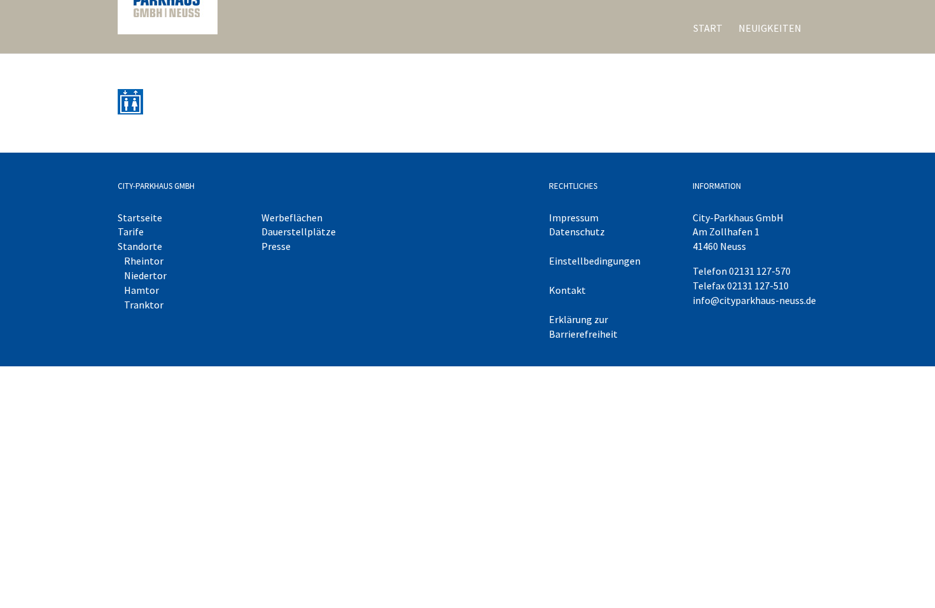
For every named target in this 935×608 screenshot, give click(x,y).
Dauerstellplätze (298, 231)
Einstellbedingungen (595, 260)
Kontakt (567, 290)
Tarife (131, 231)
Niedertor (145, 275)
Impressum (574, 217)
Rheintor (143, 260)
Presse (276, 246)
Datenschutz (577, 231)
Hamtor (141, 290)
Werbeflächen (291, 217)
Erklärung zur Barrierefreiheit (583, 326)
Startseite (140, 217)
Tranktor (143, 304)
